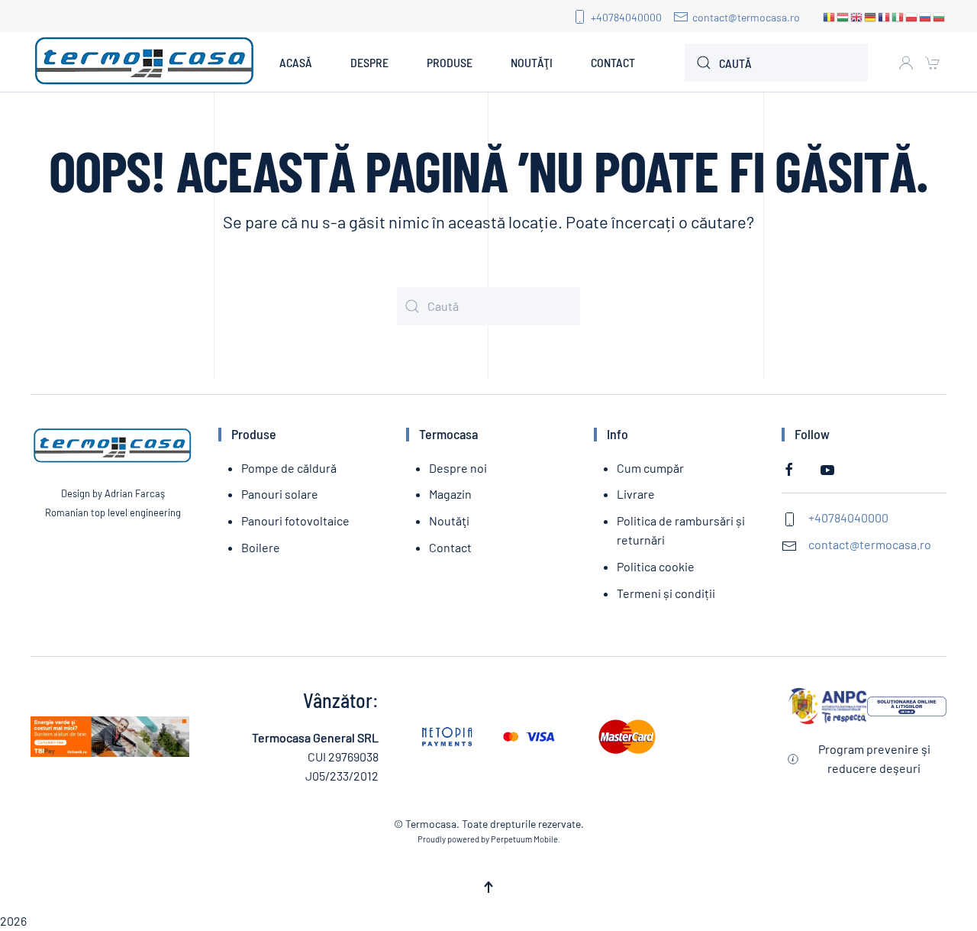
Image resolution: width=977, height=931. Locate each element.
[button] (488, 887)
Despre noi (458, 468)
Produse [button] (449, 62)
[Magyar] (843, 16)
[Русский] (926, 16)
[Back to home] (145, 62)
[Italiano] (898, 16)
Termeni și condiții (666, 593)
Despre (369, 62)
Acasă (295, 62)
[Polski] (912, 16)
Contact (613, 62)
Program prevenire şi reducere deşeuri (874, 758)
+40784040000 (626, 17)
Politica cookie (656, 566)
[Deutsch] (871, 16)
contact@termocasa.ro (746, 17)
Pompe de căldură (289, 468)
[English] (857, 16)
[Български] (939, 16)
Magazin (450, 494)
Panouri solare (279, 494)
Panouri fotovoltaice (295, 520)
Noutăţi (532, 62)
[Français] (885, 16)
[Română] (830, 16)
